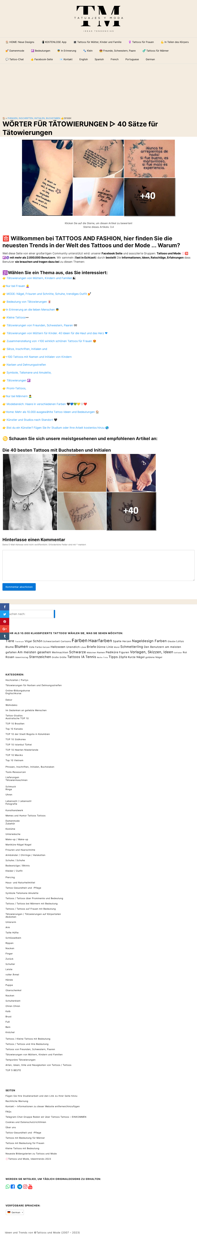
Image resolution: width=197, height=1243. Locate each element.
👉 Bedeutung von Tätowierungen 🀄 (26, 301)
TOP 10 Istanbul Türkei (19, 744)
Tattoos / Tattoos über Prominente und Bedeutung (34, 898)
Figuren (124, 652)
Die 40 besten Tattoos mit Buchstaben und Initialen (56, 450)
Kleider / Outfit (14, 870)
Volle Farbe (35, 647)
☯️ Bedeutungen (40, 50)
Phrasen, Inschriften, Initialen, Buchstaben (34, 118)
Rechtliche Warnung (17, 1101)
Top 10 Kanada (14, 728)
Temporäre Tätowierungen (21, 1059)
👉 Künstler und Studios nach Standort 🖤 (29, 419)
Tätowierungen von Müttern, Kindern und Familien (34, 1054)
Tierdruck (19, 642)
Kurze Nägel (136, 657)
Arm (8, 927)
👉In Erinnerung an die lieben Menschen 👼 (30, 309)
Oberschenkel (13, 990)
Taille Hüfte (12, 932)
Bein (8, 1027)
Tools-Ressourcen (16, 772)
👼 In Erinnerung (66, 50)
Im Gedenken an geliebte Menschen (26, 710)
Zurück (10, 958)
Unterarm (11, 922)
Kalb (8, 1011)
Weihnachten (60, 652)
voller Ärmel (12, 974)
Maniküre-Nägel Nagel (18, 844)
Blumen (21, 646)
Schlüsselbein (13, 937)
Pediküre (112, 652)
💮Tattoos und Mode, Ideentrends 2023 (28, 1158)
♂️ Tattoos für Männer (156, 50)
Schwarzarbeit (51, 641)
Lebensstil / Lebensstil (18, 801)
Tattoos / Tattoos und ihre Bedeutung (27, 1044)
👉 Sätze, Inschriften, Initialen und (24, 349)
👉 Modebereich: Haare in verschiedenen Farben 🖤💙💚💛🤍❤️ (44, 404)
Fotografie (11, 803)
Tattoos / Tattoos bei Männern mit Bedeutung (32, 903)
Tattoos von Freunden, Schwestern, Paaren (30, 1049)
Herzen (126, 641)
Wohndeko (11, 705)
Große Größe (59, 657)
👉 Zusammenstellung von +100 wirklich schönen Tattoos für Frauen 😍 (49, 341)
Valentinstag (21, 657)
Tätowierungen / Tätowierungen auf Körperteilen (33, 914)
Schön (37, 641)
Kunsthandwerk (14, 810)
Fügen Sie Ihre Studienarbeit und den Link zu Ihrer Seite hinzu (41, 1096)
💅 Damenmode (15, 50)
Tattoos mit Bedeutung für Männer (25, 1137)
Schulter (10, 964)
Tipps (113, 657)
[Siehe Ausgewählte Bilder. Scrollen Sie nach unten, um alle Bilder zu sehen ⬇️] (98, 177)
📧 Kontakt (66, 59)
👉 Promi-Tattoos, (14, 388)
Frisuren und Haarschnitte (20, 849)
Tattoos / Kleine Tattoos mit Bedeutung (28, 1038)
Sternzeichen (40, 657)
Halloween (58, 646)
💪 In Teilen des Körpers (175, 42)
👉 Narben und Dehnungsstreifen (24, 364)
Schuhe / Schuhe (15, 860)
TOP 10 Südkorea (16, 739)
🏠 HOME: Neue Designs (20, 42)
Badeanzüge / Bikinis (18, 865)
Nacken (10, 948)
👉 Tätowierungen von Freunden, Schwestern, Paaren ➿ (39, 325)
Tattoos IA (76, 657)
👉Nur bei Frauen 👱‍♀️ (15, 286)
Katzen (46, 647)
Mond (117, 647)
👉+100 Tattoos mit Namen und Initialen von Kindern (37, 356)
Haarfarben (100, 640)
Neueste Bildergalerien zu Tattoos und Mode (31, 1153)
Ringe (9, 789)
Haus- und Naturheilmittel (20, 882)
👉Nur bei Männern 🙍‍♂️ (17, 396)
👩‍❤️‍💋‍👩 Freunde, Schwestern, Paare (117, 50)
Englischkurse (13, 693)
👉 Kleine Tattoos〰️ (15, 317)
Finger (9, 953)
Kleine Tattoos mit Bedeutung (22, 1148)
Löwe (83, 647)
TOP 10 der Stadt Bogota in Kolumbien (28, 734)
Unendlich (73, 646)
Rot (185, 652)
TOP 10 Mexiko (14, 755)
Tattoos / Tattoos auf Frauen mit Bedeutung (31, 908)
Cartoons (66, 641)
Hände (9, 979)
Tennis (90, 657)
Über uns (11, 1127)
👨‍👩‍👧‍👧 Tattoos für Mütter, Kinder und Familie (97, 42)
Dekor (9, 699)
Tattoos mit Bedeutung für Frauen (25, 1143)
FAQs (8, 1111)
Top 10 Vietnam (14, 760)
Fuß (8, 1021)
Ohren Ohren (13, 1006)
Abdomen (11, 916)
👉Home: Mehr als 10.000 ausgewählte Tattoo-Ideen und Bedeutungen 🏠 (50, 412)
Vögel (28, 641)
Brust (9, 1016)
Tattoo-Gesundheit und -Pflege (23, 887)
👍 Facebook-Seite (42, 59)
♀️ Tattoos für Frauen (141, 42)
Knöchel (10, 1032)
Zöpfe (123, 657)
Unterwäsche (13, 834)
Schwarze (77, 652)
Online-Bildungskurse (18, 690)
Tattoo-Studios (14, 715)
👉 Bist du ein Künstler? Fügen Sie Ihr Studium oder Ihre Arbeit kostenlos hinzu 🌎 (55, 427)
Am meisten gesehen (34, 652)
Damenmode (13, 820)
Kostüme (10, 828)
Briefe (91, 647)
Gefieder (178, 653)
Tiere (10, 641)
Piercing (10, 877)
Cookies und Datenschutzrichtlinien (26, 1122)
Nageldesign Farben (149, 641)
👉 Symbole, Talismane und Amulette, (26, 372)
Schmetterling (131, 647)
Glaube (172, 641)
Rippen (10, 943)
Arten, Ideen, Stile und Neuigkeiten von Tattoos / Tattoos (38, 1065)
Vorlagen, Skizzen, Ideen (151, 652)
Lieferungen (12, 777)
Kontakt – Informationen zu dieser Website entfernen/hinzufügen (43, 1106)
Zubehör (10, 823)
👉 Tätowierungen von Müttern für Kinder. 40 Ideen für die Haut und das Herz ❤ (55, 333)
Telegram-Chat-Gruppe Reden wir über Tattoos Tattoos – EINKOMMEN (46, 1117)
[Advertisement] (98, 87)
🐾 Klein (87, 50)
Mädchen (91, 652)
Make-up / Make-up (17, 839)
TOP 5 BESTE (13, 1070)
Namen (101, 652)
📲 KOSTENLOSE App (53, 42)
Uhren (9, 794)
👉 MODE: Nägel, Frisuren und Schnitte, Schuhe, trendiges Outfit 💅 (46, 293)
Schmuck (11, 786)
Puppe (9, 985)
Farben (80, 640)
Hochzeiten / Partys (17, 680)
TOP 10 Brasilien (15, 723)
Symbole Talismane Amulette (22, 893)
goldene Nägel (153, 657)
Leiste (9, 969)
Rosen (10, 657)
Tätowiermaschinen (17, 780)
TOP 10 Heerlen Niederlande (22, 749)
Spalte (117, 641)
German (15, 1212)
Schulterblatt (13, 1000)
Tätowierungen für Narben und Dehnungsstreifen (34, 685)
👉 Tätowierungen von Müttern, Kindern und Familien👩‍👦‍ (39, 278)
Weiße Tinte (102, 657)
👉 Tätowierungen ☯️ (16, 380)
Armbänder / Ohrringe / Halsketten (25, 855)
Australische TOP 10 (17, 718)
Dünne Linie (105, 646)
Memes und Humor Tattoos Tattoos (26, 815)
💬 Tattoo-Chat (15, 59)
